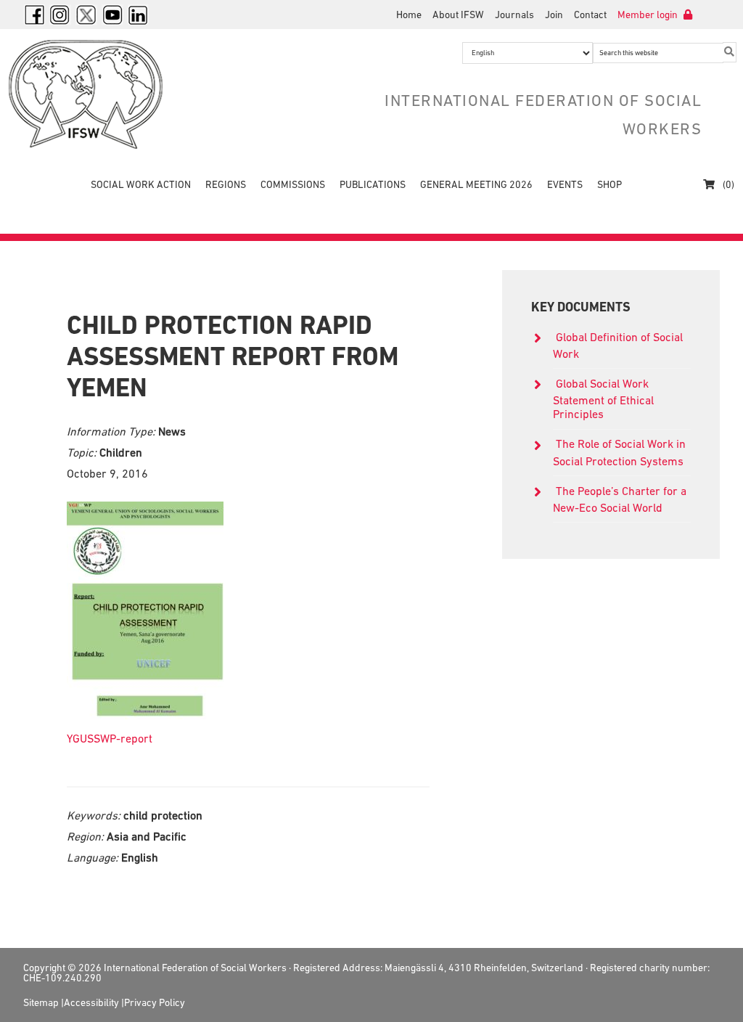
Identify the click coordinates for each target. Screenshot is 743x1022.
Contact (590, 14)
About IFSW (458, 14)
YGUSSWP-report (109, 738)
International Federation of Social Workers (117, 94)
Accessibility (91, 1002)
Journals (514, 14)
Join (554, 14)
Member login (648, 14)
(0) (727, 184)
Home (409, 14)
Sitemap (41, 1002)
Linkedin (138, 14)
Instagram (60, 14)
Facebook (34, 14)
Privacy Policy (154, 1002)
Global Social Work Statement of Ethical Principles (603, 398)
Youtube (112, 14)
